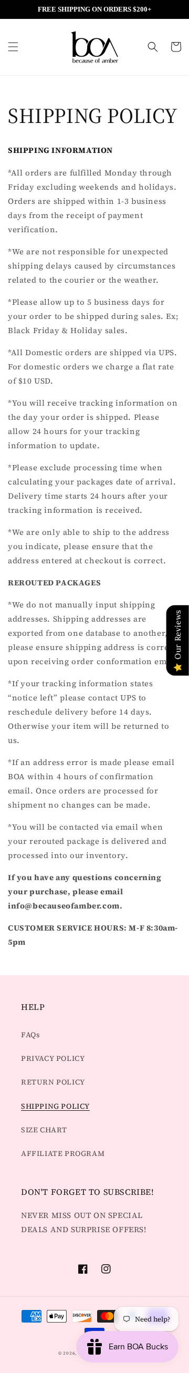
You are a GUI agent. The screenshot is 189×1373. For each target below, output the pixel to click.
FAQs (30, 1034)
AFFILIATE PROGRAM (62, 1153)
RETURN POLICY (53, 1082)
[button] (13, 46)
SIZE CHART (44, 1129)
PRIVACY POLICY (53, 1058)
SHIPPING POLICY (55, 1106)
